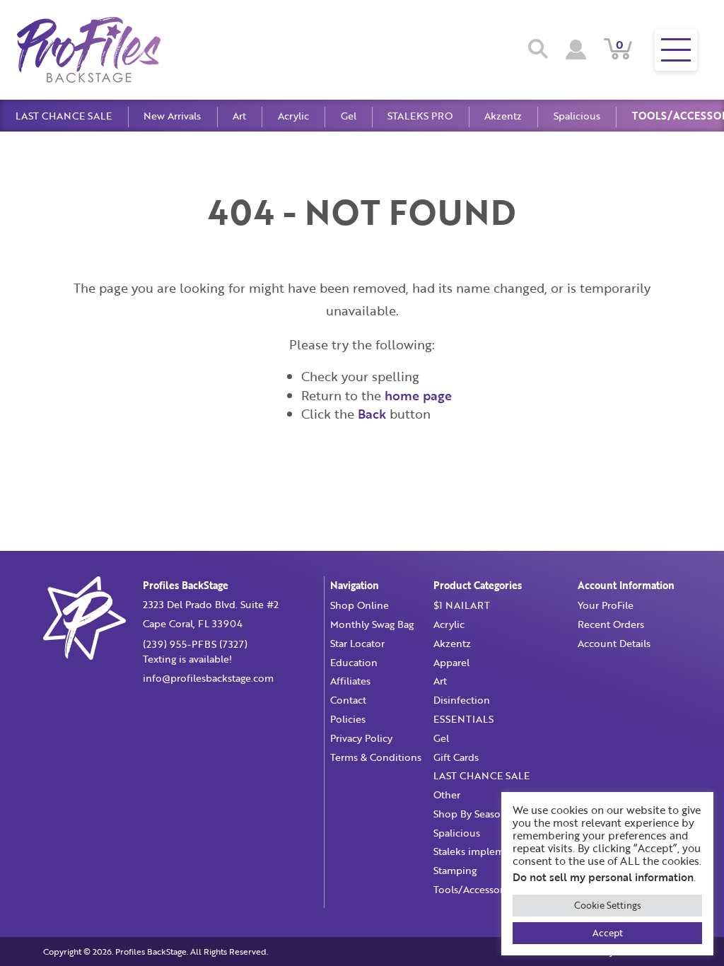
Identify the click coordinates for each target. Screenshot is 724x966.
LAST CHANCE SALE (64, 115)
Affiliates (350, 680)
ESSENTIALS (463, 718)
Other (446, 794)
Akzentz (503, 115)
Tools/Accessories (474, 889)
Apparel (451, 662)
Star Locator (357, 643)
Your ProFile (606, 605)
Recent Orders (611, 624)
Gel (348, 115)
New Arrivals (172, 115)
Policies (348, 718)
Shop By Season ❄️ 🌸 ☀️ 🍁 (499, 813)
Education (354, 662)
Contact (348, 699)
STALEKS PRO (419, 115)
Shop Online (359, 605)
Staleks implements (478, 851)
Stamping (455, 870)
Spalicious (577, 115)
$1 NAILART (461, 605)
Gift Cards (456, 757)
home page (418, 395)
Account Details (614, 643)
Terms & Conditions (375, 757)
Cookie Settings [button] (607, 905)
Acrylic (293, 115)
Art (239, 115)
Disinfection (461, 699)
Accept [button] (607, 933)
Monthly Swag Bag (372, 624)
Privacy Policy (361, 738)
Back (372, 414)
